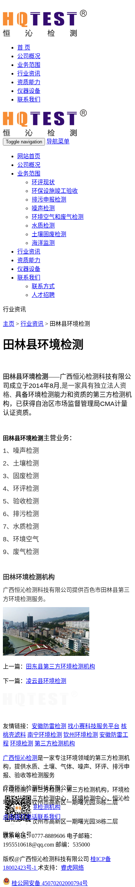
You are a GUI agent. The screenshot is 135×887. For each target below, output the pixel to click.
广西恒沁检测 (20, 758)
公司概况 (28, 56)
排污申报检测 (49, 199)
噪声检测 (43, 208)
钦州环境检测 (80, 735)
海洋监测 (43, 243)
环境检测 (21, 743)
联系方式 (43, 286)
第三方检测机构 (55, 743)
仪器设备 (28, 91)
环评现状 (43, 182)
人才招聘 (43, 295)
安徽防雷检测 (49, 726)
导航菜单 (57, 141)
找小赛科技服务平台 (94, 726)
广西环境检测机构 (37, 807)
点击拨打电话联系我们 (31, 817)
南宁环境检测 (44, 735)
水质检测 (43, 225)
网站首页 (28, 156)
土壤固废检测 (49, 234)
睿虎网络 (72, 868)
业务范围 (28, 65)
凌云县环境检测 (46, 681)
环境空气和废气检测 (58, 217)
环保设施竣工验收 (55, 191)
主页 (8, 324)
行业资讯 (28, 73)
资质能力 (28, 82)
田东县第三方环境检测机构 (60, 666)
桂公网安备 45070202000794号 (50, 883)
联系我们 (28, 99)
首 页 (23, 47)
